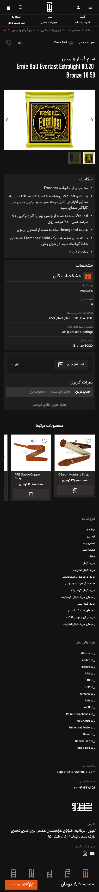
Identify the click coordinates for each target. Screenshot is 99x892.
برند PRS (90, 674)
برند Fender (88, 660)
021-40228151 (84, 788)
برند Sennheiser (85, 741)
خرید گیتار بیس (86, 604)
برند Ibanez (88, 667)
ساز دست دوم (16, 23)
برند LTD (90, 681)
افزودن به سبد (18, 884)
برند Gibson (88, 654)
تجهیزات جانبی (49, 23)
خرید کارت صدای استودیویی (78, 577)
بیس (50, 17)
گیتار (82, 17)
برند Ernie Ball (86, 748)
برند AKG (90, 701)
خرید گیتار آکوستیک (83, 590)
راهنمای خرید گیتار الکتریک (79, 624)
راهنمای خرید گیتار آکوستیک (78, 597)
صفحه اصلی (88, 550)
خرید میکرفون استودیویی (80, 584)
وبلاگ (91, 557)
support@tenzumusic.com (76, 772)
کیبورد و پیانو (82, 23)
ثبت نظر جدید (75, 364)
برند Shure (88, 735)
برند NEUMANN (86, 721)
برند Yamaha (87, 694)
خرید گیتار (89, 564)
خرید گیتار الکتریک (84, 570)
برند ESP (90, 687)
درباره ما (90, 530)
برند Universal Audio (82, 728)
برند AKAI (89, 708)
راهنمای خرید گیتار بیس (81, 611)
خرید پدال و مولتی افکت (80, 617)
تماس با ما (89, 543)
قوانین (91, 537)
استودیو (16, 17)
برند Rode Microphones (80, 714)
